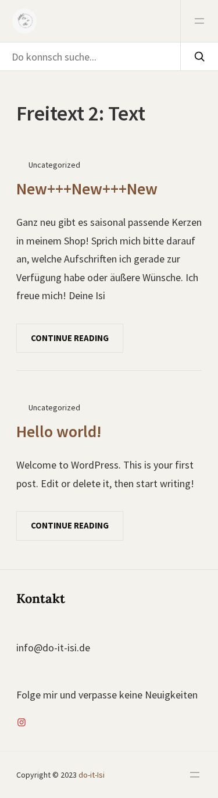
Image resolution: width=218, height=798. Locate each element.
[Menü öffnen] (199, 21)
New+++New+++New (87, 188)
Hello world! (59, 431)
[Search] (199, 56)
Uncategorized (54, 164)
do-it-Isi (91, 774)
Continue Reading (70, 337)
